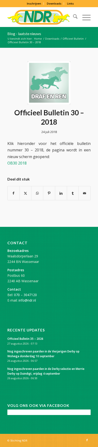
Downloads (54, 3)
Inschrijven (34, 3)
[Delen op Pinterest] (49, 193)
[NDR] (40, 17)
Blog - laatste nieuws (24, 33)
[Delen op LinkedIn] (61, 193)
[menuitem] (34, 3)
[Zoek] (73, 17)
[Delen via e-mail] (84, 193)
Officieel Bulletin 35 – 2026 (25, 339)
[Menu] (84, 17)
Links (70, 3)
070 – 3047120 (25, 295)
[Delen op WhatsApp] (37, 193)
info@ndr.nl (27, 300)
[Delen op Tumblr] (73, 193)
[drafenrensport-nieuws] (49, 82)
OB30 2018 (17, 163)
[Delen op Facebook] (14, 193)
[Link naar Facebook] (87, 440)
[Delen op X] (25, 193)
